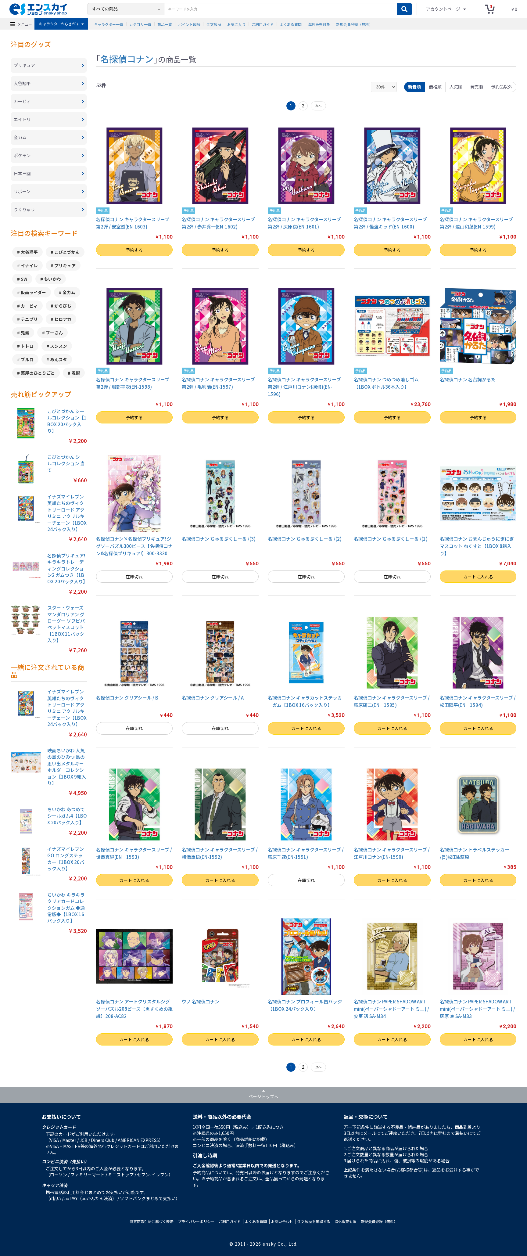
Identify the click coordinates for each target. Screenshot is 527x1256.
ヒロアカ (62, 319)
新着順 (414, 87)
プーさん (54, 332)
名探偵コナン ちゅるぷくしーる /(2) (305, 538)
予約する (134, 250)
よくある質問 (291, 24)
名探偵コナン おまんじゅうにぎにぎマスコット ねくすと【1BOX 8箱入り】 (477, 545)
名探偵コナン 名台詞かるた (468, 379)
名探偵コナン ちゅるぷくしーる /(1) (391, 538)
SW (24, 279)
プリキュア (65, 265)
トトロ (27, 346)
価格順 (435, 87)
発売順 (476, 87)
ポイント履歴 (189, 24)
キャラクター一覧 (108, 24)
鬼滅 (25, 332)
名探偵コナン (126, 58)
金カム (69, 292)
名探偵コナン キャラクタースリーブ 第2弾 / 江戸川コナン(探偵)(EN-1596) (304, 386)
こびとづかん (67, 252)
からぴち (62, 306)
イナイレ (29, 265)
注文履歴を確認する (313, 1221)
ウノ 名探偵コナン (200, 1001)
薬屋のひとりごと (38, 373)
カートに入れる (478, 577)
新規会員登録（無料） (354, 24)
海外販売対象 (319, 24)
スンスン (58, 346)
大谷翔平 (29, 252)
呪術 (75, 373)
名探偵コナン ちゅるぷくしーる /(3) (219, 538)
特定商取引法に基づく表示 (152, 1221)
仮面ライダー (33, 292)
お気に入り (236, 24)
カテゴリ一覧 (140, 24)
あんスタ (58, 359)
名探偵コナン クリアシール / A (213, 697)
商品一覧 (164, 24)
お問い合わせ (282, 1221)
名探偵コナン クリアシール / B (127, 697)
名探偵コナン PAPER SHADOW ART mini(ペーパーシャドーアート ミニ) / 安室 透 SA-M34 (391, 1008)
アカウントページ (443, 9)
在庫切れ (134, 577)
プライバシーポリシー (196, 1221)
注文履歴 (213, 24)
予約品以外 (501, 87)
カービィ (29, 306)
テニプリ (29, 319)
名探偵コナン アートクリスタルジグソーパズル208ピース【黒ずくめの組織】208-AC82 (134, 1008)
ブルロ (27, 359)
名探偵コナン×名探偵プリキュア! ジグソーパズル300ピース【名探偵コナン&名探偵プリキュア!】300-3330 (134, 545)
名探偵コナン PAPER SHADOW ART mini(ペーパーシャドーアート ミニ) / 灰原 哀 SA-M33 (477, 1008)
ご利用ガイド (263, 24)
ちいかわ (52, 279)
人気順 (456, 87)
